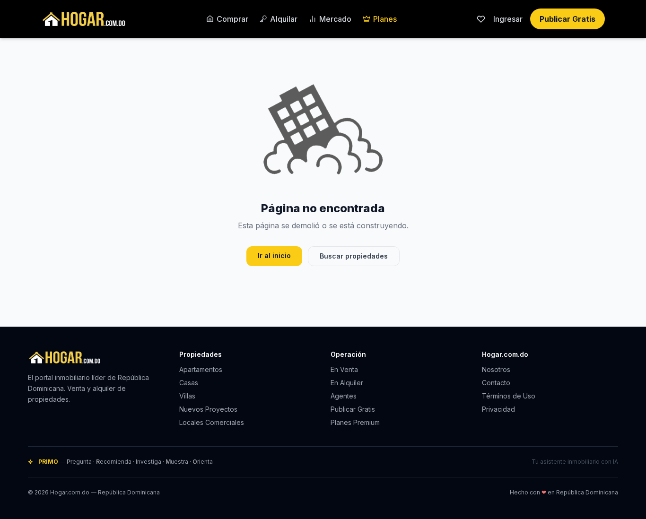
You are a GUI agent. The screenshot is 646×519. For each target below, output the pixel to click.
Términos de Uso (508, 396)
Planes (385, 19)
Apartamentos (200, 369)
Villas (187, 396)
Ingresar (508, 19)
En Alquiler (347, 383)
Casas (188, 383)
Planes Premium (355, 422)
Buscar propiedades (354, 256)
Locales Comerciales (211, 422)
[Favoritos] (481, 19)
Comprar (232, 19)
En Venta (344, 369)
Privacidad (498, 409)
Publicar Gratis (567, 19)
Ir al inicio (274, 255)
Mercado (335, 19)
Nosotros (496, 369)
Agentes (344, 396)
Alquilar (283, 19)
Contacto (496, 383)
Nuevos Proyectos (208, 409)
